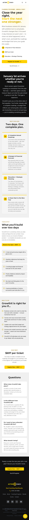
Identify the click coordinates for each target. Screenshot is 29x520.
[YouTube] (21, 501)
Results (24, 494)
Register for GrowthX (13, 61)
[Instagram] (16, 501)
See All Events (13, 66)
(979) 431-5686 (15, 490)
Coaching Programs (16, 494)
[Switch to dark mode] (22, 2)
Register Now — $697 (14, 367)
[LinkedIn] (8, 501)
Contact (17, 497)
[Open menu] (25, 2)
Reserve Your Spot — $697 (10, 244)
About (8, 494)
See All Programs (14, 473)
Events (12, 497)
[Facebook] (12, 501)
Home (4, 494)
